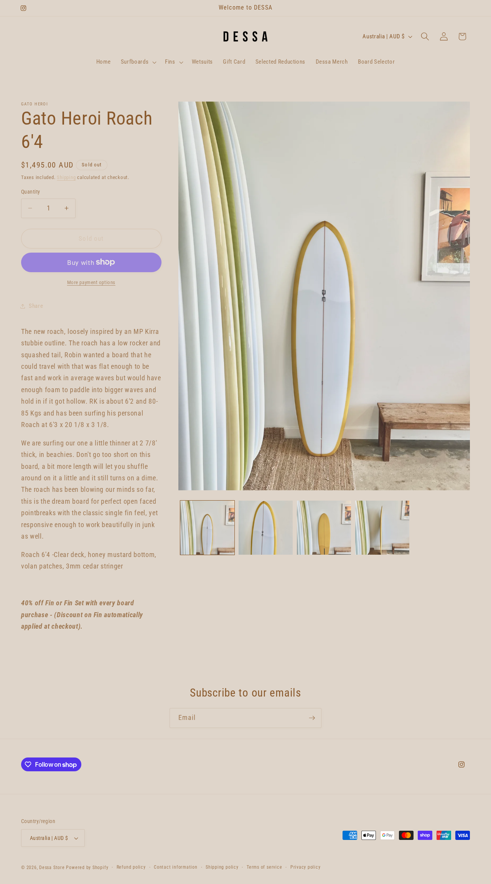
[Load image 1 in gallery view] (207, 528)
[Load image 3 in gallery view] (324, 528)
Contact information (176, 867)
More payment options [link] (91, 282)
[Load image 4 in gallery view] (382, 528)
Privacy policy (305, 867)
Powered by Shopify (87, 867)
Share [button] (36, 305)
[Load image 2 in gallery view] (266, 528)
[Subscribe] (312, 718)
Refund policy (131, 867)
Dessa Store (51, 867)
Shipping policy (222, 867)
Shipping (66, 177)
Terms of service (264, 867)
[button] (137, 62)
